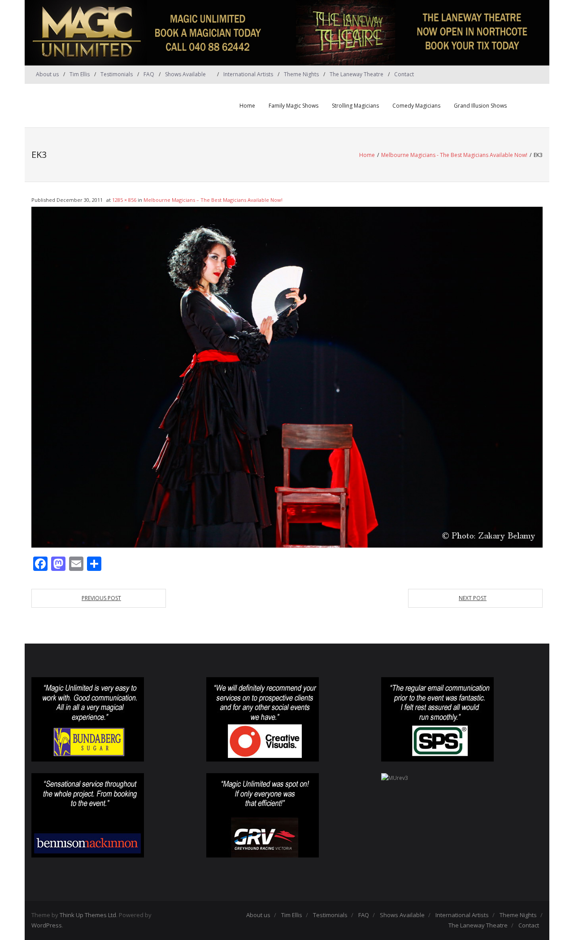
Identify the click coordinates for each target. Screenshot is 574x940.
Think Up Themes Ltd (88, 915)
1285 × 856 (124, 199)
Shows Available (185, 74)
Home (247, 105)
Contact (404, 74)
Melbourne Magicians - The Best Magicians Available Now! (454, 155)
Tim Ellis (80, 74)
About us (47, 74)
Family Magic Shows (293, 105)
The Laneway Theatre (356, 74)
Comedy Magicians (416, 105)
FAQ (149, 74)
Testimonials (116, 74)
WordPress (46, 925)
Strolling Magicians (355, 105)
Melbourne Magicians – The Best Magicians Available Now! (213, 199)
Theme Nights (301, 74)
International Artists (248, 74)
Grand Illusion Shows (480, 105)
